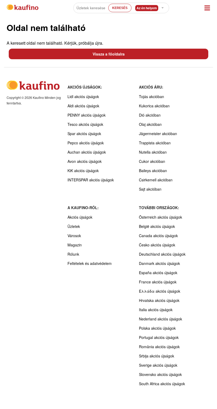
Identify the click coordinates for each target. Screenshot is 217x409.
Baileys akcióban (153, 170)
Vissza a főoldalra (109, 54)
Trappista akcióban (155, 142)
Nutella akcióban (153, 152)
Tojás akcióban (151, 96)
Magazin (74, 244)
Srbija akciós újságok (156, 356)
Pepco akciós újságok (85, 142)
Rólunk (73, 254)
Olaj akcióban (150, 124)
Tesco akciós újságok (85, 124)
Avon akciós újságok (84, 161)
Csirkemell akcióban (156, 179)
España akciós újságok (158, 272)
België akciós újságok (157, 226)
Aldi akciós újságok (83, 105)
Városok (74, 235)
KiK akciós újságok (83, 170)
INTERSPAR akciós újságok (90, 179)
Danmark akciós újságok (159, 263)
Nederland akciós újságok (160, 318)
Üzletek (73, 226)
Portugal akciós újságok (159, 337)
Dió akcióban (150, 115)
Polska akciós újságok (157, 328)
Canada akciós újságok (158, 235)
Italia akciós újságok (156, 309)
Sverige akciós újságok (158, 365)
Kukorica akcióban (154, 105)
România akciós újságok (159, 346)
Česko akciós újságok (157, 244)
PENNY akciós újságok (86, 115)
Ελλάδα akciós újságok (159, 291)
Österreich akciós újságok (160, 217)
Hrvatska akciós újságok (159, 300)
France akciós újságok (158, 281)
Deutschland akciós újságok (162, 254)
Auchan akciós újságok (86, 152)
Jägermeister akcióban (158, 133)
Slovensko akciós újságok (160, 374)
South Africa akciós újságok (162, 383)
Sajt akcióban (150, 189)
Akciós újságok (79, 217)
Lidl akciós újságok (83, 96)
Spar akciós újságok (84, 133)
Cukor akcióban (152, 161)
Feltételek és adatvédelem (89, 263)
